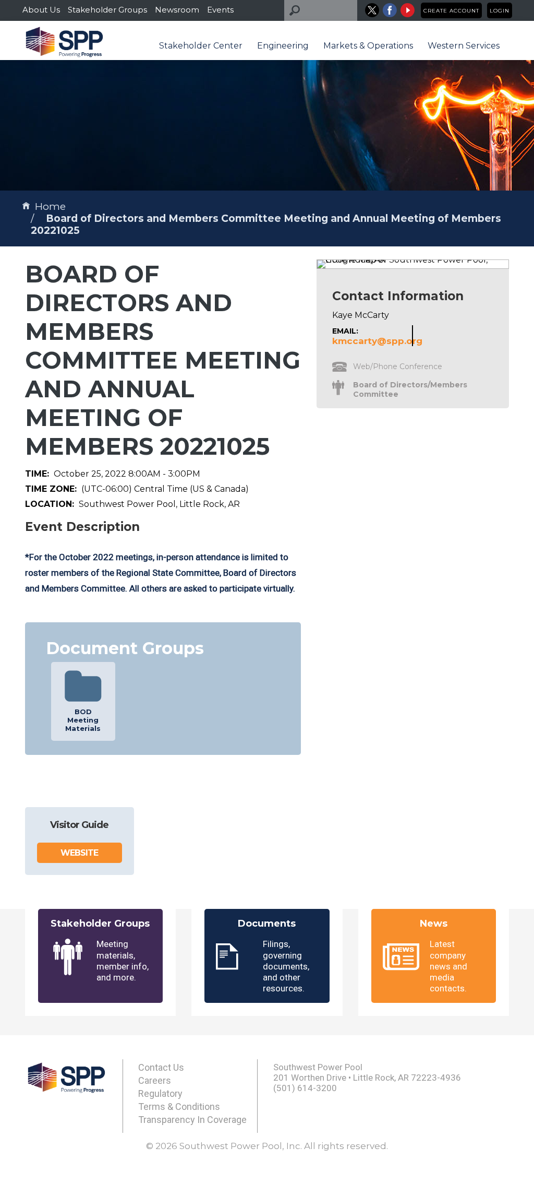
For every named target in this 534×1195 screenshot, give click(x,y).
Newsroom (177, 10)
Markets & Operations (368, 46)
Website (79, 853)
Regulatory (160, 1093)
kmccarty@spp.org (377, 341)
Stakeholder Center (200, 46)
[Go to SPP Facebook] (390, 10)
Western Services (464, 46)
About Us (41, 10)
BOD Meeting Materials (83, 719)
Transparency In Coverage (192, 1119)
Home (50, 206)
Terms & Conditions (179, 1106)
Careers (154, 1080)
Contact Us (161, 1067)
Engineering (283, 46)
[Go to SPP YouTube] (407, 10)
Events (220, 10)
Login (499, 10)
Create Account (451, 10)
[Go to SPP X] (372, 10)
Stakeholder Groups (107, 10)
